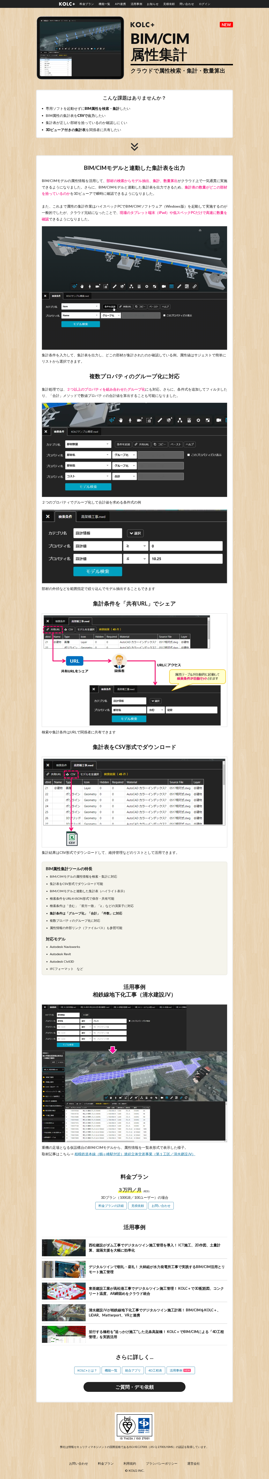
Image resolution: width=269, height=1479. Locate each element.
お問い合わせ (78, 1463)
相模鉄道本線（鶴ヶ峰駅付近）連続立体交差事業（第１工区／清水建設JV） (134, 1154)
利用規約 (129, 1463)
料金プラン (106, 1463)
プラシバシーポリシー (161, 1463)
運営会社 (193, 1463)
